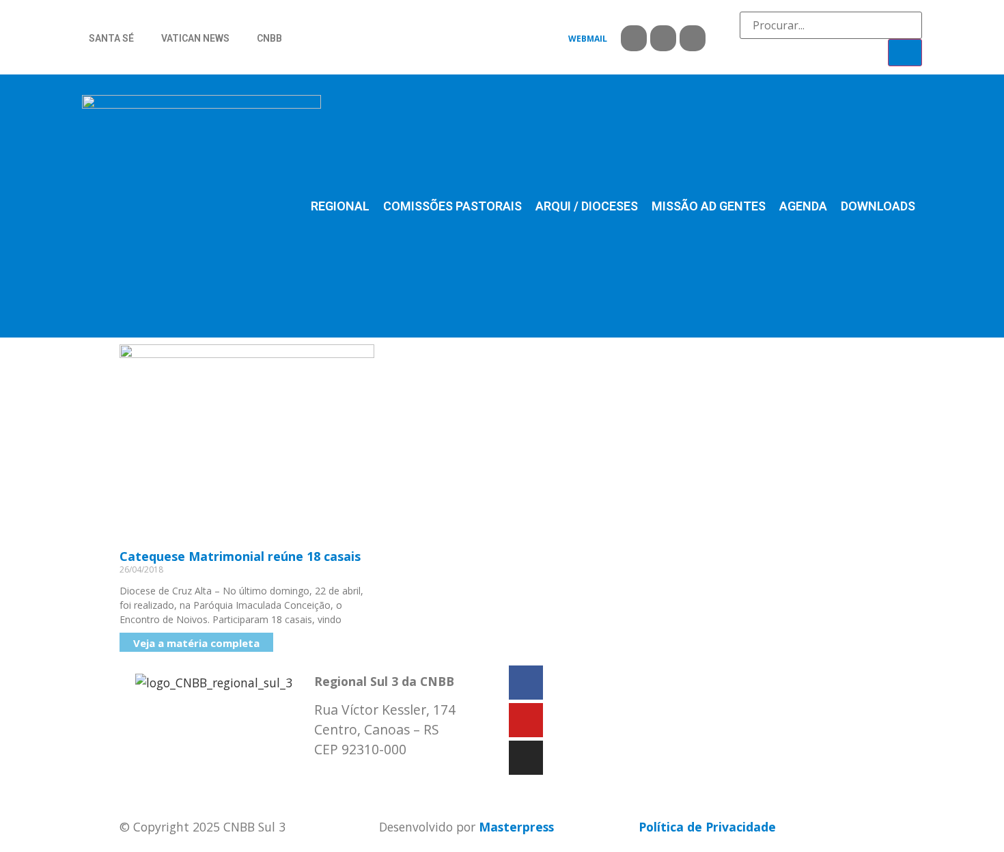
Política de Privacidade (707, 827)
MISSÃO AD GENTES (709, 206)
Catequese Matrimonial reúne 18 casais (240, 556)
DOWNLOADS (878, 206)
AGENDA (803, 206)
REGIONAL (340, 206)
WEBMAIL (587, 38)
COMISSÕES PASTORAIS (452, 206)
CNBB (269, 38)
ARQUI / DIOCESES (586, 206)
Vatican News (195, 38)
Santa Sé (111, 38)
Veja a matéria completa (196, 643)
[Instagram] (693, 38)
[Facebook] (634, 38)
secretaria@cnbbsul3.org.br (396, 778)
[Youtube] (663, 38)
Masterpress (516, 827)
